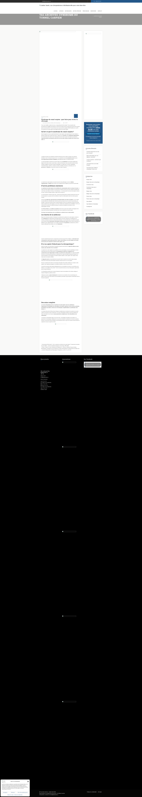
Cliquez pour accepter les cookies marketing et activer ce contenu (93, 219)
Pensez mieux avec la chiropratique (93, 198)
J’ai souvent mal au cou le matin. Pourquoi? (92, 164)
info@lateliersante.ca (46, 1)
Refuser (13, 792)
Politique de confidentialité (18, 794)
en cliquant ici (94, 137)
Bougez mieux (89, 179)
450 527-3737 (98, 1)
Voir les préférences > (23, 792)
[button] (28, 781)
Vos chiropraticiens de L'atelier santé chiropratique (51, 122)
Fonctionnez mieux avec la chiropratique (91, 188)
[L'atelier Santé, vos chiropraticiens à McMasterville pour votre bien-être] (62, 5)
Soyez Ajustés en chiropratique (92, 203)
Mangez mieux (89, 191)
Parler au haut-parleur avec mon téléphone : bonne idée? (92, 156)
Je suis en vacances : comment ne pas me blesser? (94, 160)
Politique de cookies (10, 794)
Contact (100, 10)
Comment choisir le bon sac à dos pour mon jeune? (93, 152)
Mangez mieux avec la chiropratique (93, 193)
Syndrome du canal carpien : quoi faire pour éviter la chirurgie (59, 120)
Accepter (5, 792)
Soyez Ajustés (89, 201)
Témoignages (86, 10)
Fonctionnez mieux (44, 116)
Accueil (56, 10)
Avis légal (100, 791)
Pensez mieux (89, 196)
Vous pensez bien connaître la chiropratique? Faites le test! (92, 168)
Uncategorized (89, 206)
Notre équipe (68, 10)
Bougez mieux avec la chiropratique (93, 182)
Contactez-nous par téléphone (93, 133)
